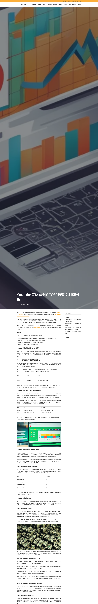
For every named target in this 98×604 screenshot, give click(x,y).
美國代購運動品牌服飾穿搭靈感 (71, 329)
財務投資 (44, 4)
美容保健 (55, 4)
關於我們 (64, 1)
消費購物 (65, 4)
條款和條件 (79, 1)
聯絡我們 (69, 1)
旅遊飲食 (60, 4)
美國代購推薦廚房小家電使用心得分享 (73, 327)
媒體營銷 (34, 4)
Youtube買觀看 (37, 327)
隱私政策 (74, 1)
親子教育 (74, 4)
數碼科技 (39, 4)
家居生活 (50, 4)
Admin (19, 304)
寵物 (70, 4)
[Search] (80, 313)
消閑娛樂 (79, 4)
